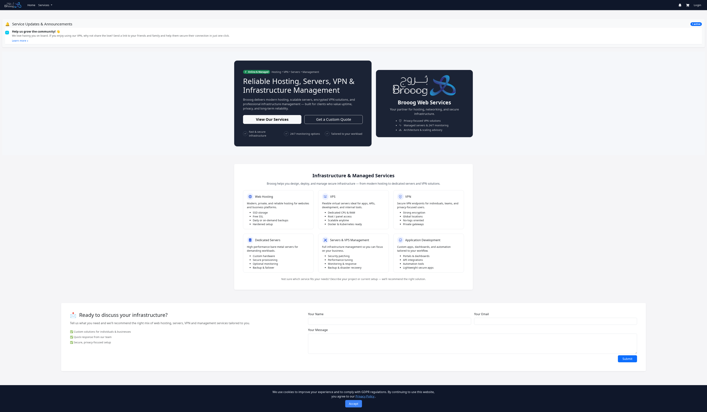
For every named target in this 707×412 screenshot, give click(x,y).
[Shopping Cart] (688, 5)
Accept (353, 404)
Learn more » (20, 40)
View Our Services (272, 119)
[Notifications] (680, 5)
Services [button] (44, 5)
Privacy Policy (365, 396)
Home (31, 5)
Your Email (481, 314)
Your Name (315, 314)
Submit (627, 359)
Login (697, 5)
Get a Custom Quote (333, 119)
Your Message (318, 330)
